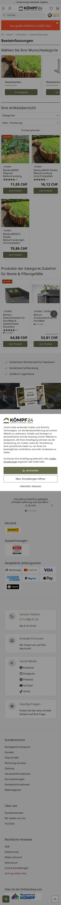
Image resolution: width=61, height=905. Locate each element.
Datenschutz (25, 486)
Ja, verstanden (30, 470)
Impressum (36, 486)
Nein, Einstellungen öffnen (30, 478)
